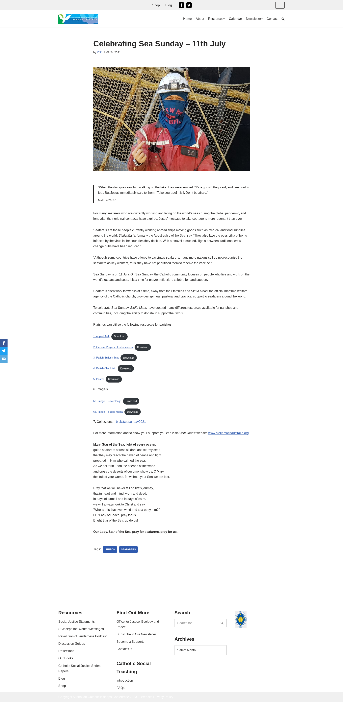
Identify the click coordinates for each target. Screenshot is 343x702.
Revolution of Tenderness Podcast (82, 636)
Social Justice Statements (76, 621)
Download (119, 336)
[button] (280, 5)
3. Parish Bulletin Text (106, 357)
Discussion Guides (71, 643)
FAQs (120, 688)
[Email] (4, 359)
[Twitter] (189, 5)
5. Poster (98, 379)
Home (187, 18)
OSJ (99, 52)
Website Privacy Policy (157, 697)
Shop (156, 5)
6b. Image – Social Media (108, 411)
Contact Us (124, 649)
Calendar (235, 18)
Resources (215, 18)
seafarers (128, 549)
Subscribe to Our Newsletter (136, 634)
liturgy (110, 549)
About (200, 18)
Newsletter (253, 18)
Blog (168, 5)
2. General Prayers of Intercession (113, 347)
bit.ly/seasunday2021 (131, 421)
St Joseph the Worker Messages (81, 629)
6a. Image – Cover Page (107, 401)
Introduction (125, 680)
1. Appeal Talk (101, 336)
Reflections (66, 651)
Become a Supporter (131, 641)
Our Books (65, 658)
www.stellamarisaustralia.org (228, 433)
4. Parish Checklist (104, 368)
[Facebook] (181, 5)
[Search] (222, 623)
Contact (272, 18)
